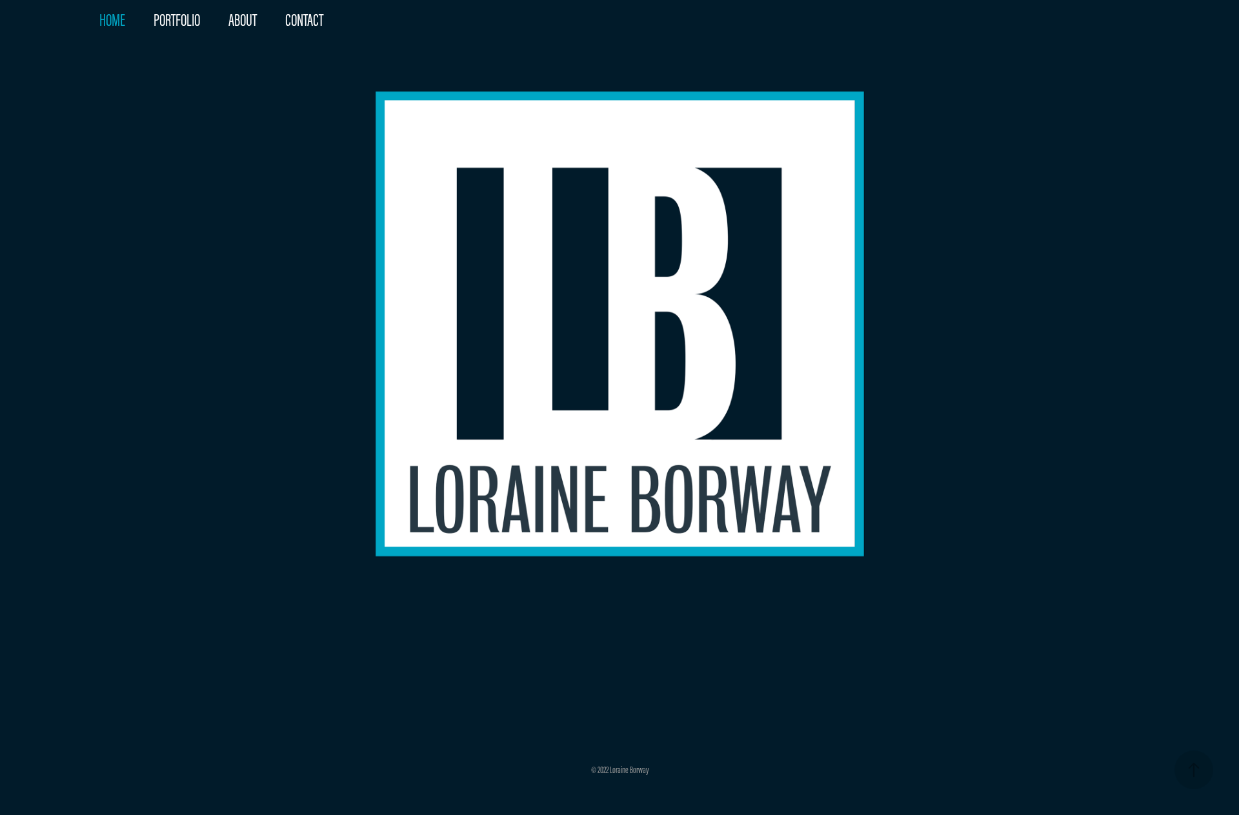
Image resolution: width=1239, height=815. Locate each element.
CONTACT (304, 20)
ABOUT (242, 20)
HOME (112, 20)
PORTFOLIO (177, 20)
